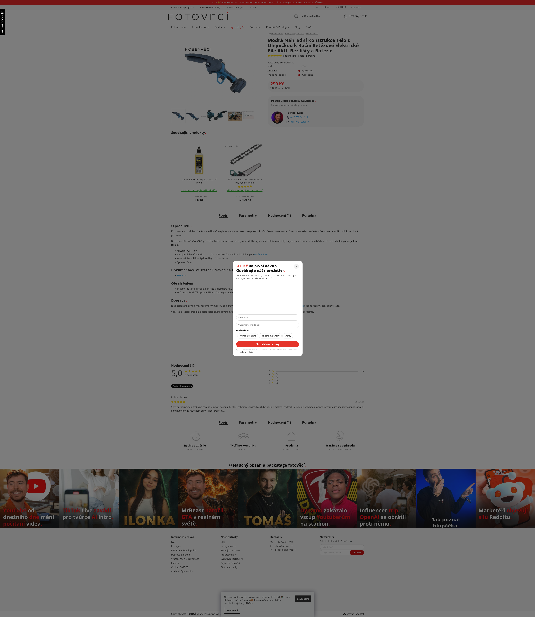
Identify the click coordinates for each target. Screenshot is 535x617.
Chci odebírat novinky (267, 344)
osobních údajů (245, 352)
